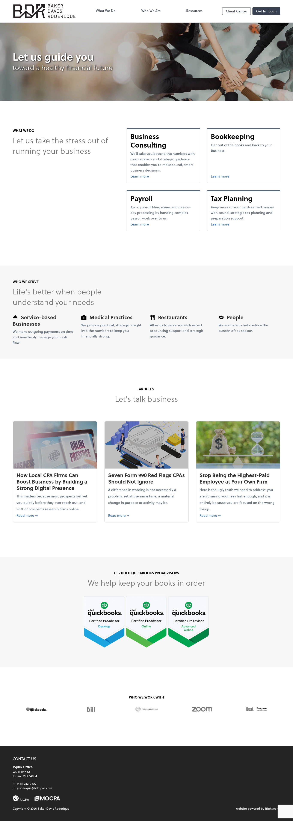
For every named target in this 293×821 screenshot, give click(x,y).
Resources (194, 10)
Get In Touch (266, 11)
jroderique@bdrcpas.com (34, 788)
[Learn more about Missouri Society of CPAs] (47, 798)
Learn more (161, 176)
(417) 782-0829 (26, 783)
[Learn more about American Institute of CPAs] (21, 798)
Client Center (236, 11)
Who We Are (151, 10)
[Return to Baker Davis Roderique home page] (44, 11)
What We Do (106, 10)
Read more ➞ (55, 515)
